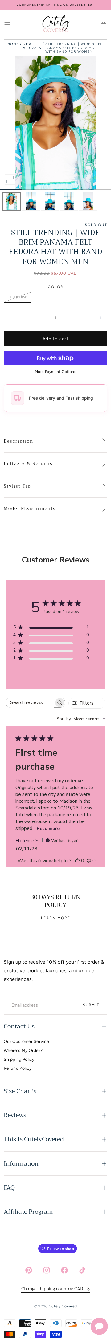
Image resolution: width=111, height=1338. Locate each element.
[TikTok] (82, 1270)
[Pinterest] (28, 1270)
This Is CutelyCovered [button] (34, 1139)
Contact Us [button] (19, 1026)
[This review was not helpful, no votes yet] (89, 860)
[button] (7, 24)
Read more (48, 828)
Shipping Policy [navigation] (19, 1059)
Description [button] (18, 441)
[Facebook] (64, 1270)
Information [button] (21, 1164)
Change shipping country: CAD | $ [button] (55, 1288)
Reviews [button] (15, 1115)
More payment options (55, 371)
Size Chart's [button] (20, 1091)
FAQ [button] (9, 1188)
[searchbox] (30, 703)
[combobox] (81, 719)
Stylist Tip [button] (17, 486)
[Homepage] (55, 24)
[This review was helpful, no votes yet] (77, 860)
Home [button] (13, 44)
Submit (91, 1005)
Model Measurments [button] (30, 509)
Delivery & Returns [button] (28, 464)
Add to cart (55, 338)
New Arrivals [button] (32, 46)
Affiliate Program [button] (28, 1212)
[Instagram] (46, 1270)
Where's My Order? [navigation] (23, 1050)
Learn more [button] (55, 918)
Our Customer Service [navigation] (26, 1041)
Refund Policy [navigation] (17, 1068)
